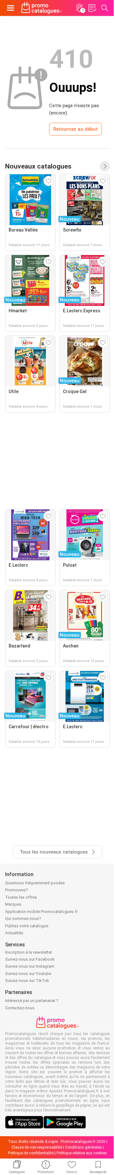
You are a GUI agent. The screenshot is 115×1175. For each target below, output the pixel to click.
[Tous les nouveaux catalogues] (105, 166)
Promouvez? (16, 890)
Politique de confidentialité (31, 1153)
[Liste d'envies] (92, 8)
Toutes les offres (21, 897)
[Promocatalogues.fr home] (41, 8)
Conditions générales (83, 1147)
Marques (13, 904)
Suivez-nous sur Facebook (30, 959)
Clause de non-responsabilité (37, 1147)
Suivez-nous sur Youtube (28, 973)
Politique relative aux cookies (82, 1153)
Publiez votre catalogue (26, 925)
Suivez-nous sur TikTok (27, 980)
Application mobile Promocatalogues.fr (41, 911)
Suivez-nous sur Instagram (29, 966)
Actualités (14, 932)
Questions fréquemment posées (35, 883)
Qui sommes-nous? (23, 918)
